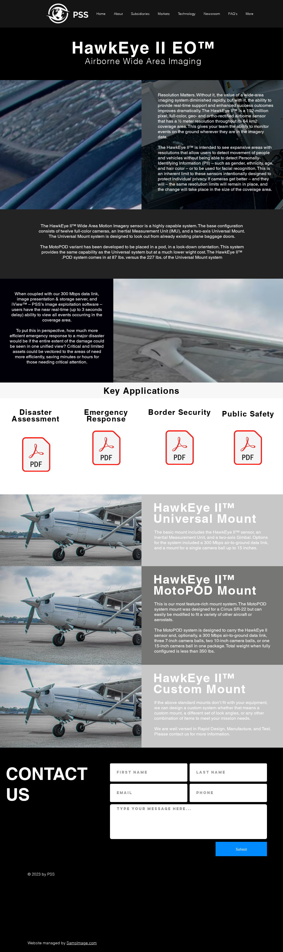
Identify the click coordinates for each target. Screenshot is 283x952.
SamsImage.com (82, 942)
